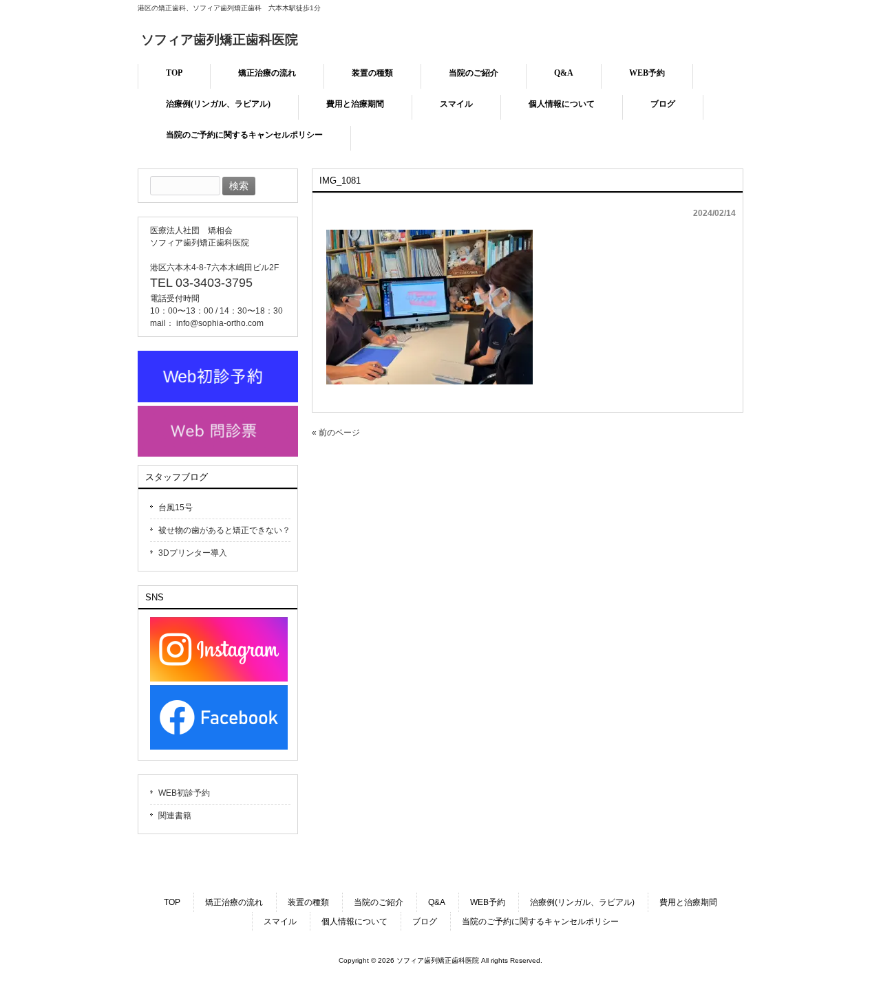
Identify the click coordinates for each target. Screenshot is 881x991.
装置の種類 (308, 902)
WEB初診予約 (184, 793)
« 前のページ (336, 432)
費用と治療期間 (688, 902)
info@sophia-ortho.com (220, 323)
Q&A (436, 902)
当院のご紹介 (378, 902)
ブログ (424, 921)
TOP (172, 902)
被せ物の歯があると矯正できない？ (224, 530)
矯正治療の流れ (234, 902)
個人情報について (354, 921)
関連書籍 (174, 815)
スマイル (280, 921)
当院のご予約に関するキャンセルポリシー (540, 921)
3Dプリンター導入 (192, 553)
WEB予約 (487, 902)
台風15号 (175, 507)
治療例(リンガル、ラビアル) (582, 902)
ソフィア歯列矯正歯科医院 (219, 39)
